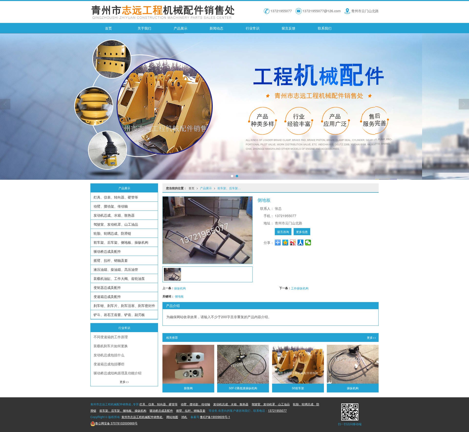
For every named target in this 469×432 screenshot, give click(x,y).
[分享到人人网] (301, 242)
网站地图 (172, 417)
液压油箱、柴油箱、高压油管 (116, 269)
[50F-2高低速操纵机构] (243, 364)
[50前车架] (298, 364)
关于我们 (144, 28)
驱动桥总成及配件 (107, 251)
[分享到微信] (308, 242)
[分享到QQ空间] (285, 242)
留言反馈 (288, 28)
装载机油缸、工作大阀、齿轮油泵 (119, 278)
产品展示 (180, 28)
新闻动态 (216, 28)
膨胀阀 (188, 388)
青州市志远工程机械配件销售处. (142, 417)
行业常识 (252, 28)
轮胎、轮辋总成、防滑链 (112, 233)
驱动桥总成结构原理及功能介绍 (117, 372)
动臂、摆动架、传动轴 (111, 206)
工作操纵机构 (300, 288)
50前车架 (298, 388)
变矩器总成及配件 (107, 287)
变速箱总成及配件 (107, 296)
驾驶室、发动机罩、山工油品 (116, 224)
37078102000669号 (116, 423)
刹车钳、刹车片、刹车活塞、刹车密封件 (124, 305)
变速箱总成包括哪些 (109, 363)
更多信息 (302, 232)
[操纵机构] (353, 364)
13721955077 (277, 410)
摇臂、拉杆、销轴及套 (111, 260)
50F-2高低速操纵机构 (243, 388)
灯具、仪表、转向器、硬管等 (116, 197)
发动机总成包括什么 (109, 354)
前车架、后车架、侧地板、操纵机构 (230, 188)
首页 (108, 28)
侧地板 (179, 296)
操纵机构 (180, 288)
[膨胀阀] (188, 364)
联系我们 (324, 28)
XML (184, 417)
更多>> (371, 337)
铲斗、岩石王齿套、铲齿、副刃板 (119, 314)
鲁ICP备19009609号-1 (215, 417)
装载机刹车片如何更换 (111, 345)
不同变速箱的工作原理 (111, 336)
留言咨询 (283, 232)
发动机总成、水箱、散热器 (114, 215)
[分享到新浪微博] (293, 242)
